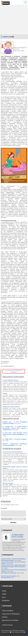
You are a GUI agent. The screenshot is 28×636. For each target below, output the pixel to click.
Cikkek (5, 37)
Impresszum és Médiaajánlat (11, 614)
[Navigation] (25, 2)
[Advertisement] (14, 19)
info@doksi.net (18, 632)
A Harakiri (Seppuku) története (10, 380)
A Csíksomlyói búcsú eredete (17, 536)
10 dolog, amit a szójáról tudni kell (11, 406)
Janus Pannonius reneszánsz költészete (12, 452)
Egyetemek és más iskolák (10, 620)
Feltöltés (4, 617)
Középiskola (5, 600)
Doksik (4, 591)
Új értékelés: (4, 508)
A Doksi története (7, 625)
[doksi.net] (5, 3)
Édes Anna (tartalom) (8, 483)
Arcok (4, 597)
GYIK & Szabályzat (7, 610)
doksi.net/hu (21, 50)
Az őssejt (5, 393)
